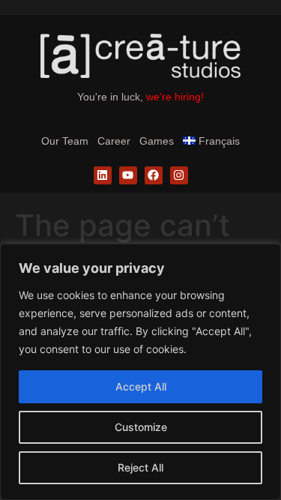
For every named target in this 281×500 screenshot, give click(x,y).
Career (113, 141)
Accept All (140, 386)
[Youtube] (128, 175)
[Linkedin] (103, 175)
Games (156, 141)
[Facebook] (154, 175)
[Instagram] (179, 175)
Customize (141, 427)
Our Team (64, 141)
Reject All (140, 467)
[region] (140, 372)
